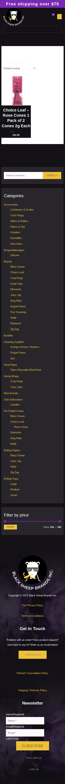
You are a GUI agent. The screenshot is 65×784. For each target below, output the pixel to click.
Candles (15, 404)
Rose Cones (21, 427)
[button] (59, 16)
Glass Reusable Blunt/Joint (25, 369)
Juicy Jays (16, 387)
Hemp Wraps (11, 376)
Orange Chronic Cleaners (24, 347)
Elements (15, 289)
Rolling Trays (11, 478)
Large (13, 484)
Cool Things (17, 215)
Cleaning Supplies (14, 342)
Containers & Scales (22, 209)
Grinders (15, 232)
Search (52, 175)
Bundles (8, 335)
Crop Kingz (16, 278)
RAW (13, 318)
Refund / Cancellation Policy (32, 673)
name (15, 714)
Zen (12, 358)
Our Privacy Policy (32, 605)
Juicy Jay (15, 295)
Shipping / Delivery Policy (32, 690)
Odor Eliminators (13, 399)
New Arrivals (11, 393)
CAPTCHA (12, 738)
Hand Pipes (10, 364)
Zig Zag (14, 329)
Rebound (15, 323)
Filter (10, 527)
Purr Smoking (18, 312)
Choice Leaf (17, 272)
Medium (15, 489)
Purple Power (18, 306)
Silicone (14, 255)
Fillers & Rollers (19, 221)
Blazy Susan (17, 266)
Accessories (11, 204)
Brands (8, 261)
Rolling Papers (12, 450)
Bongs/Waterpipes (14, 250)
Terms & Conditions (32, 615)
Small (13, 495)
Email (15, 726)
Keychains (16, 243)
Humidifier (16, 238)
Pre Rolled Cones (14, 411)
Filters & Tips (17, 226)
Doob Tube (16, 283)
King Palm (16, 300)
